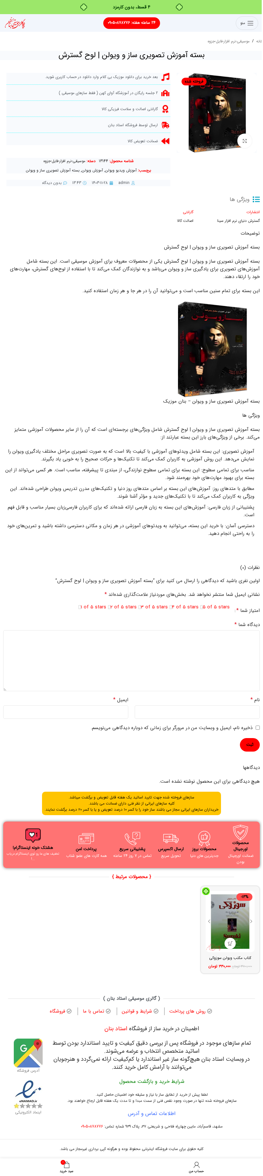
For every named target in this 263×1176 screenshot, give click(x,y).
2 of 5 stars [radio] (123, 607)
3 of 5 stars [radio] (154, 607)
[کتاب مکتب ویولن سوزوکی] (230, 921)
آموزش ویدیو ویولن (121, 170)
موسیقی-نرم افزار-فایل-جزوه (229, 41)
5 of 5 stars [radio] (216, 607)
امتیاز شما (248, 610)
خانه (259, 41)
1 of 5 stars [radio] (93, 607)
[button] (230, 943)
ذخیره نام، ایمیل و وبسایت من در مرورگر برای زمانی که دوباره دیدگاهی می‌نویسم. (171, 728)
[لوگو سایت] (15, 23)
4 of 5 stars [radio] (185, 607)
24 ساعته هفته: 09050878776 (132, 23)
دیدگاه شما (247, 625)
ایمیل (120, 700)
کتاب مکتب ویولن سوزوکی (230, 958)
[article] (131, 331)
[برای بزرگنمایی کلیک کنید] (244, 141)
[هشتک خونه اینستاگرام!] (33, 835)
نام (255, 700)
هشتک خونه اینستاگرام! (33, 847)
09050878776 (92, 1126)
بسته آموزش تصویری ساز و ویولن (53, 170)
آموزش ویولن (92, 170)
